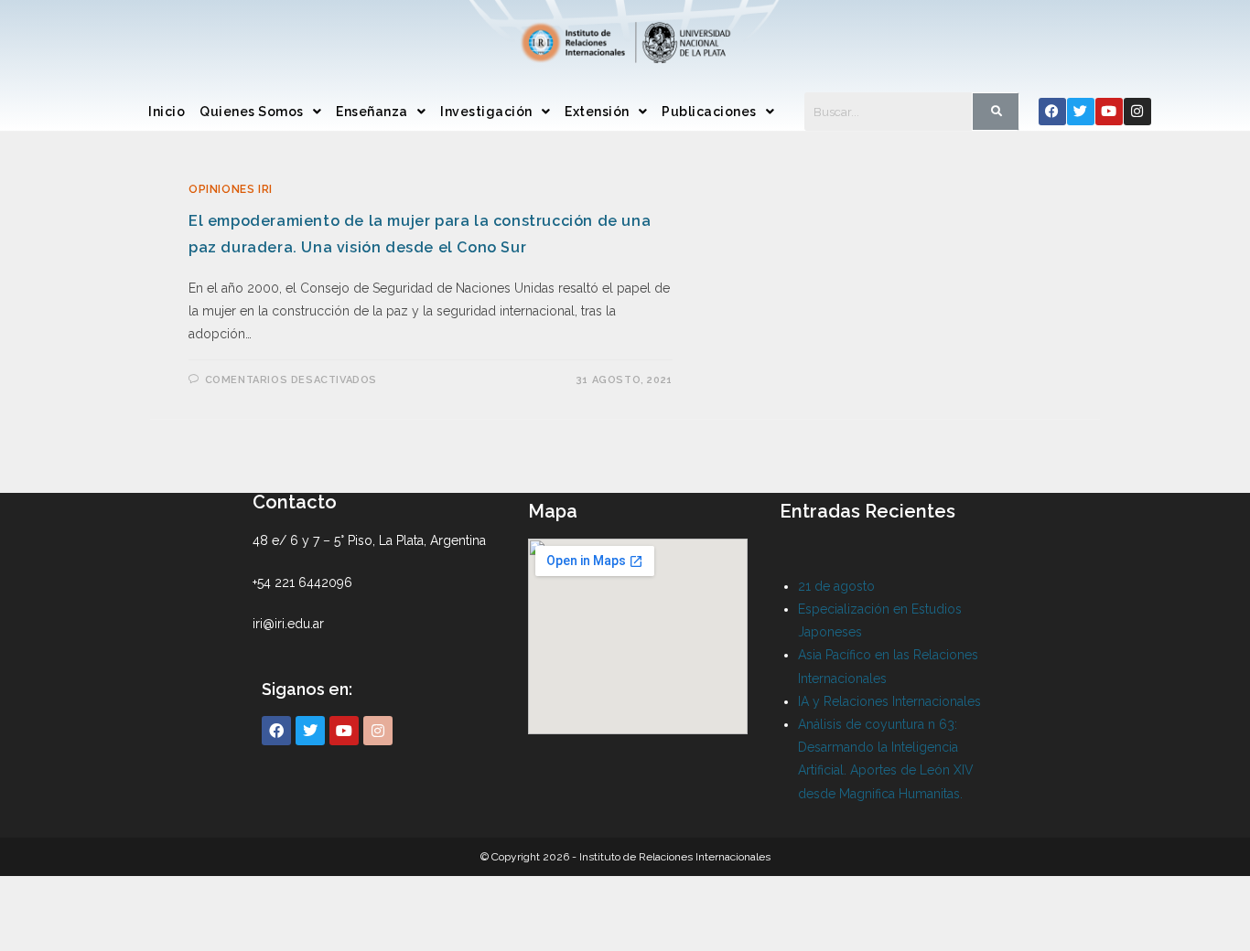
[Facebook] (1052, 111)
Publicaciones (709, 111)
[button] (260, 111)
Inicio (166, 111)
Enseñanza (372, 111)
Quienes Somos (251, 111)
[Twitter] (1080, 111)
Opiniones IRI (231, 189)
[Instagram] (1137, 111)
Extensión (597, 111)
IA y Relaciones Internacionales (889, 701)
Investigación (486, 111)
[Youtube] (1109, 111)
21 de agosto (836, 586)
